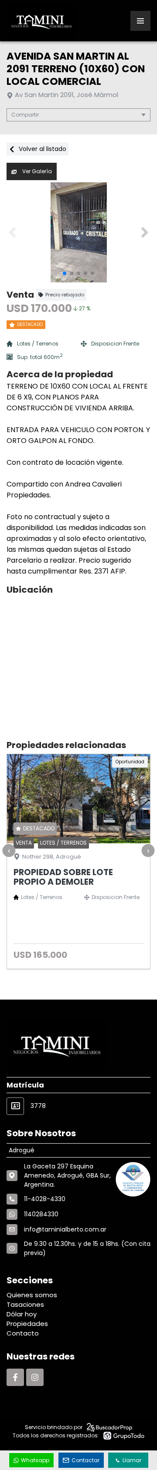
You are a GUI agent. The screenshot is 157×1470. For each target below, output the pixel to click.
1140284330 (41, 1214)
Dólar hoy (22, 1314)
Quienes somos (32, 1294)
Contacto (23, 1333)
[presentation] (8, 850)
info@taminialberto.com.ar (65, 1229)
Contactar (85, 1460)
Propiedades (27, 1323)
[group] (78, 232)
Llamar (132, 1460)
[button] (144, 232)
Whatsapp (35, 1460)
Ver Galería (36, 171)
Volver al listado (41, 148)
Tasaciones (25, 1304)
